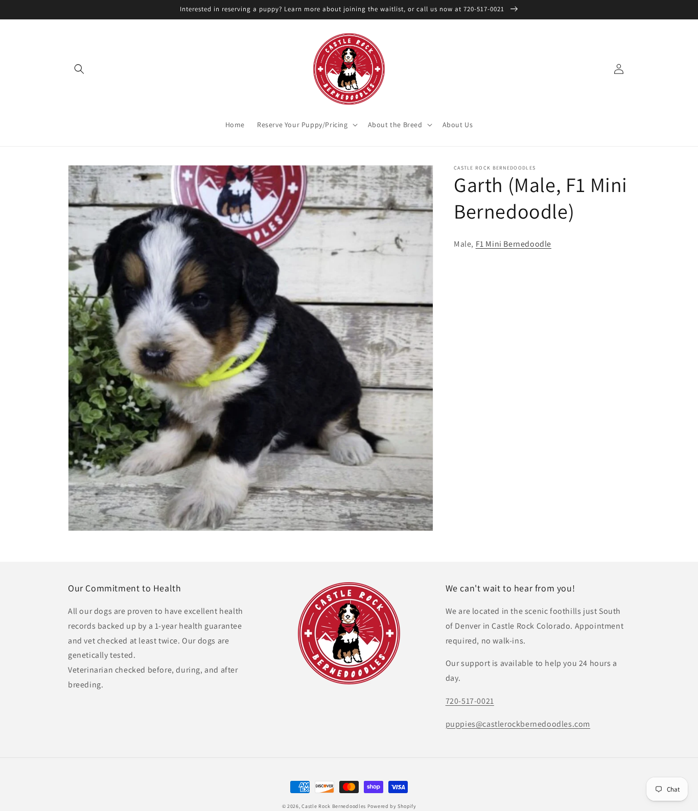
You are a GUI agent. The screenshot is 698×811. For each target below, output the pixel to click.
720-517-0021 (470, 701)
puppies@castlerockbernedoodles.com (518, 724)
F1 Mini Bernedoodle (513, 243)
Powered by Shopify (391, 806)
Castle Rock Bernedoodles (333, 806)
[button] (79, 69)
